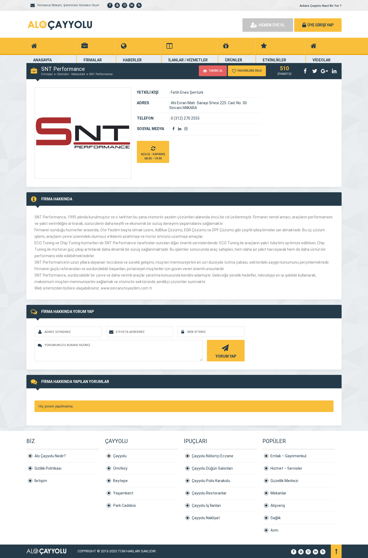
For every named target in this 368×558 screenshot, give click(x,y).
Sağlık (275, 518)
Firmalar (47, 74)
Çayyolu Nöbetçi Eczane (212, 456)
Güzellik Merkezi (284, 481)
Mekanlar (278, 493)
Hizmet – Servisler (286, 468)
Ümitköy (120, 468)
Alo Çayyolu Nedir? (50, 456)
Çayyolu (120, 456)
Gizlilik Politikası (47, 468)
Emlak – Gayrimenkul (288, 456)
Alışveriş (277, 505)
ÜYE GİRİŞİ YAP (320, 25)
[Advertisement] (176, 24)
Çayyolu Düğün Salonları (212, 468)
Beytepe (120, 481)
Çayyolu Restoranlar (209, 493)
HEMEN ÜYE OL (272, 25)
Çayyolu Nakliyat (206, 518)
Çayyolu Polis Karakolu (211, 481)
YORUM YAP (226, 356)
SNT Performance (101, 74)
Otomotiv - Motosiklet (71, 74)
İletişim (40, 481)
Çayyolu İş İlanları (206, 505)
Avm (274, 530)
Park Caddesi (124, 505)
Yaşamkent (123, 493)
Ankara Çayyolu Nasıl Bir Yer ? (321, 6)
